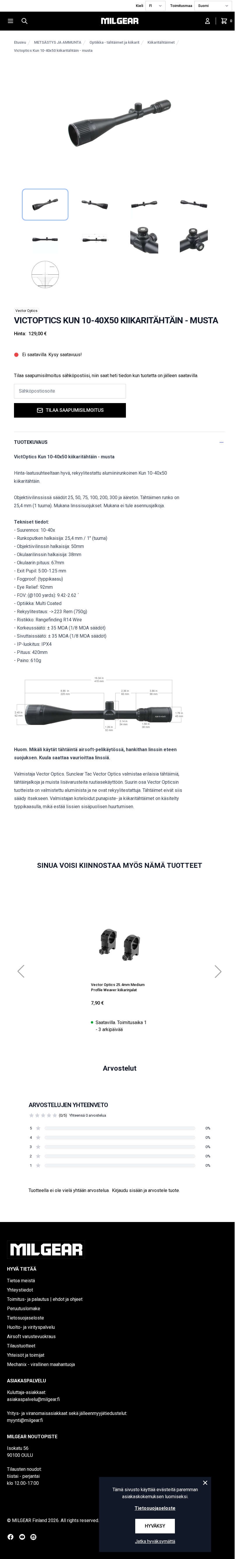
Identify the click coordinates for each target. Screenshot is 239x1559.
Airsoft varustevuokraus (31, 1336)
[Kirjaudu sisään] (207, 21)
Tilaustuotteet (21, 1346)
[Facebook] (10, 1536)
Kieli (139, 5)
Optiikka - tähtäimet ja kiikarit (114, 42)
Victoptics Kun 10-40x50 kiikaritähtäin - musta (53, 50)
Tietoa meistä (21, 1280)
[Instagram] (33, 1537)
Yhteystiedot (20, 1290)
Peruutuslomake (23, 1308)
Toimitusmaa (181, 5)
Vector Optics (26, 311)
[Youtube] (22, 1536)
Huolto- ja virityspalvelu (31, 1327)
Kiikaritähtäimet (161, 42)
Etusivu (20, 42)
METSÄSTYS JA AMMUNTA (57, 42)
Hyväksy (155, 1526)
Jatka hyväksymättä (155, 1541)
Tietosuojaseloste (25, 1318)
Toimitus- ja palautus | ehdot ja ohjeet (44, 1299)
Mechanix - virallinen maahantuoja (41, 1364)
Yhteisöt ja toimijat (25, 1355)
